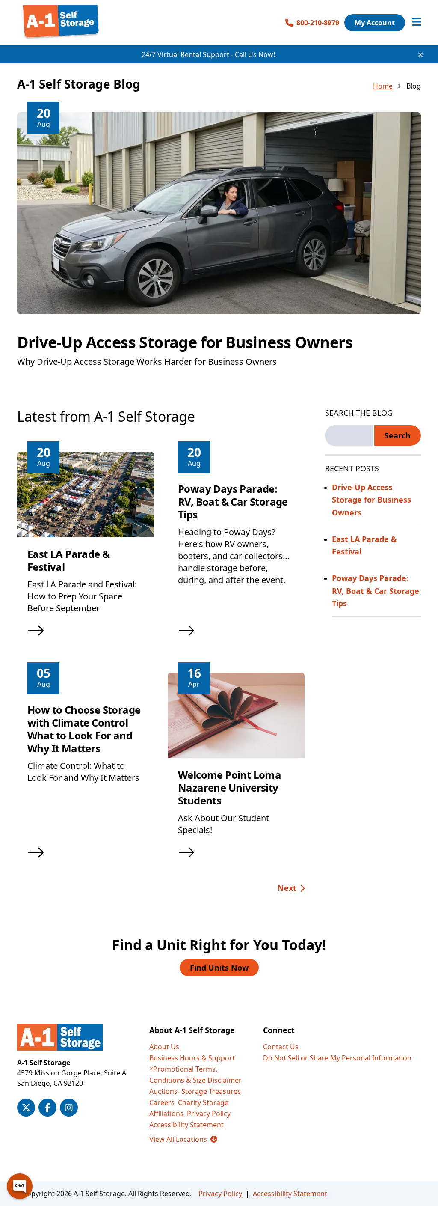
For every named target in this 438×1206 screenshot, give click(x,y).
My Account (375, 22)
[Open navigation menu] (416, 22)
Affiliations (166, 1113)
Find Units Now (219, 967)
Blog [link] (413, 86)
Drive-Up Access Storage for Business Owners (184, 342)
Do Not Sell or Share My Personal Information (337, 1058)
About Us (164, 1046)
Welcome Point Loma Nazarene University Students (229, 787)
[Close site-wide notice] (420, 55)
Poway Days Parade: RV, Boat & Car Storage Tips (233, 501)
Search (398, 435)
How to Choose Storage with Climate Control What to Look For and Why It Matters (83, 729)
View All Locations (183, 1139)
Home (383, 86)
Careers (162, 1102)
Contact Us (281, 1046)
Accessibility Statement (186, 1124)
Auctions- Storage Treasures (195, 1091)
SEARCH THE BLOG (359, 413)
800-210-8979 (317, 22)
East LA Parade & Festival (68, 560)
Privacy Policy (209, 1113)
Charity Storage (203, 1102)
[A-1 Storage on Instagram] (69, 1108)
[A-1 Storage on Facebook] (47, 1108)
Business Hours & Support (192, 1058)
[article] (219, 250)
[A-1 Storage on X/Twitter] (26, 1108)
